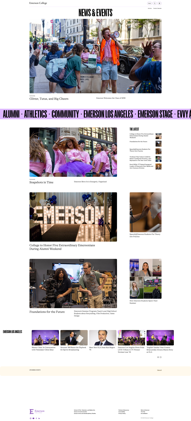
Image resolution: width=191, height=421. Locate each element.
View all (159, 370)
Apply (149, 3)
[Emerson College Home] (35, 3)
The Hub (143, 411)
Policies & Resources (123, 410)
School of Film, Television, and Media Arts (84, 410)
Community (32, 95)
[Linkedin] (39, 418)
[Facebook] (36, 418)
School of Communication (80, 411)
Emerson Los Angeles (108, 114)
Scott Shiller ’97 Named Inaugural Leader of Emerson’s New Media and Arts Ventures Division (141, 166)
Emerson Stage (155, 114)
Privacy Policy (122, 413)
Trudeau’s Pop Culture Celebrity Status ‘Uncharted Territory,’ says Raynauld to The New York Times (140, 158)
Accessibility (121, 411)
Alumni (11, 114)
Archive (150, 8)
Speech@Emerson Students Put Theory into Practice (140, 150)
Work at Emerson (145, 410)
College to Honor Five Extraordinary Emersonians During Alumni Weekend (142, 135)
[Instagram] (30, 418)
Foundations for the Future (138, 141)
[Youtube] (33, 418)
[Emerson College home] (51, 411)
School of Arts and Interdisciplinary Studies (85, 413)
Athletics (35, 114)
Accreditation (144, 413)
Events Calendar (157, 8)
